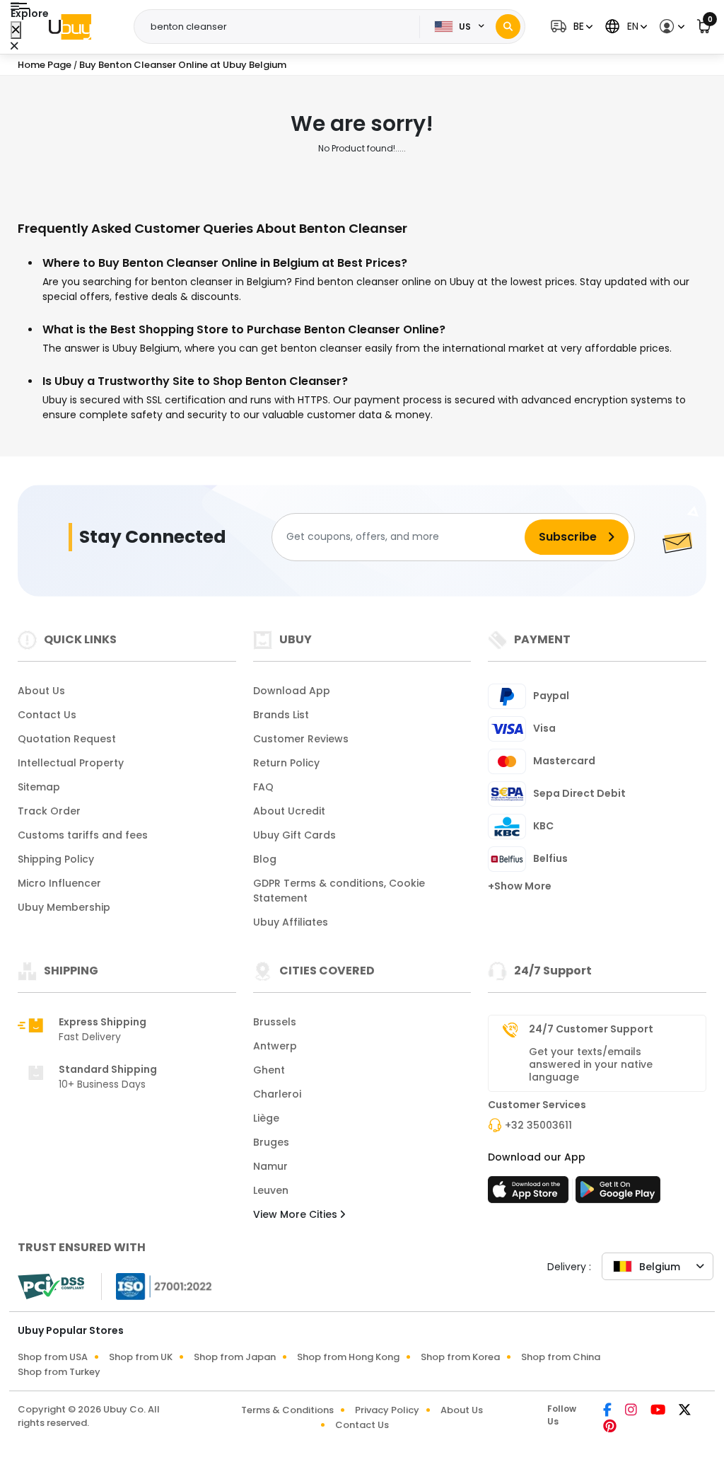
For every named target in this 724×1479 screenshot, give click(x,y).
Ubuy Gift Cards (294, 835)
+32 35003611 (538, 1125)
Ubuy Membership (64, 907)
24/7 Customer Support (591, 1029)
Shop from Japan (235, 1357)
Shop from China (560, 1357)
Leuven (270, 1190)
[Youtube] (659, 1411)
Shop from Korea (460, 1357)
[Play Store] (618, 1194)
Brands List (281, 715)
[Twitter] (684, 1411)
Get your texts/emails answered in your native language (591, 1064)
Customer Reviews (301, 739)
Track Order (49, 811)
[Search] (508, 26)
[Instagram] (632, 1411)
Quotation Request (67, 739)
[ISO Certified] (157, 1285)
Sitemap (39, 787)
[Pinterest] (609, 1427)
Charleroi (277, 1094)
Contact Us (47, 715)
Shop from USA (53, 1357)
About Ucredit (289, 811)
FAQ (263, 787)
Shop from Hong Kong (348, 1357)
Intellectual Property (71, 763)
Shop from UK (141, 1357)
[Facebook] (608, 1411)
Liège (266, 1118)
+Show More (519, 886)
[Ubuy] (70, 27)
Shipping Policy (56, 859)
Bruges (271, 1142)
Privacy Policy (387, 1410)
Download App (291, 691)
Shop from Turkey (59, 1372)
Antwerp (275, 1046)
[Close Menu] (16, 30)
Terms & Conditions (287, 1410)
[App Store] (530, 1194)
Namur (270, 1166)
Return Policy (286, 763)
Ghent (269, 1070)
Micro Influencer (59, 883)
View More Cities (296, 1214)
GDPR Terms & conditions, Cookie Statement (339, 890)
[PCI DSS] (51, 1286)
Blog (264, 859)
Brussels (274, 1022)
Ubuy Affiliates (290, 922)
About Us (41, 691)
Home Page (44, 64)
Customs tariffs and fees (83, 835)
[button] (570, 26)
